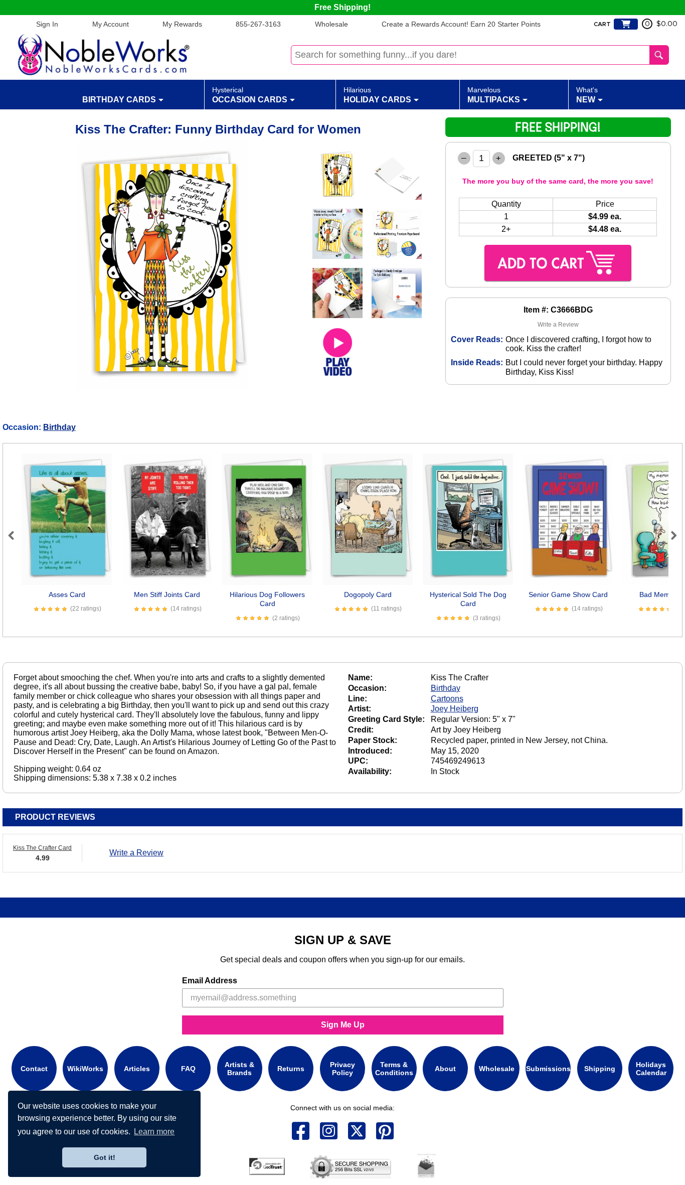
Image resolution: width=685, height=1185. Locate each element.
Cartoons (447, 698)
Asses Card (67, 594)
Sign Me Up (343, 1024)
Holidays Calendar (651, 1068)
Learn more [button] (154, 1131)
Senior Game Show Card (568, 594)
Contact (34, 1068)
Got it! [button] (104, 1157)
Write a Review (558, 324)
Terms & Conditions (394, 1068)
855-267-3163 (258, 24)
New (587, 95)
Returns (290, 1068)
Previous (15, 535)
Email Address (209, 980)
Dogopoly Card (368, 594)
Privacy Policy (342, 1068)
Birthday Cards (119, 99)
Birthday (59, 427)
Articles (137, 1068)
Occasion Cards (249, 95)
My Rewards (182, 24)
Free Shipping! (342, 7)
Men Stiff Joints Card (167, 594)
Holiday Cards (377, 95)
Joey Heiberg (454, 708)
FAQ (188, 1068)
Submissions (548, 1068)
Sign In (47, 24)
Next (669, 535)
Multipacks (493, 95)
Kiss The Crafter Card (42, 847)
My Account (110, 24)
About (445, 1068)
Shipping (599, 1068)
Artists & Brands (239, 1068)
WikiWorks (85, 1068)
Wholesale (331, 24)
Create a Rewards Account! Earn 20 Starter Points (461, 24)
